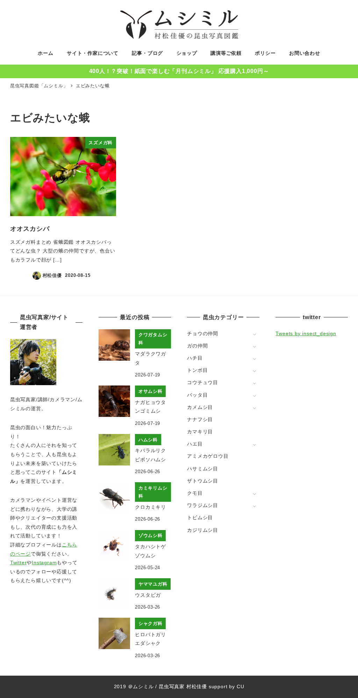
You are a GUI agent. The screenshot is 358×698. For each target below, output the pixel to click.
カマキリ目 (200, 431)
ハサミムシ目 (202, 468)
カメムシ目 (200, 407)
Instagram (44, 562)
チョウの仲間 (202, 333)
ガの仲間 (197, 345)
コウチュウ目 (202, 382)
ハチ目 (194, 358)
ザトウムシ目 (202, 481)
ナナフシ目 (200, 419)
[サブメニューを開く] (254, 334)
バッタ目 (197, 395)
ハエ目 (194, 444)
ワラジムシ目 (202, 505)
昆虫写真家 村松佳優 (183, 686)
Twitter (18, 562)
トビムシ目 (200, 517)
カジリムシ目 (202, 530)
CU (240, 686)
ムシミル (143, 686)
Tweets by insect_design (305, 333)
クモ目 (194, 493)
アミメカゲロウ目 (207, 456)
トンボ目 (197, 370)
